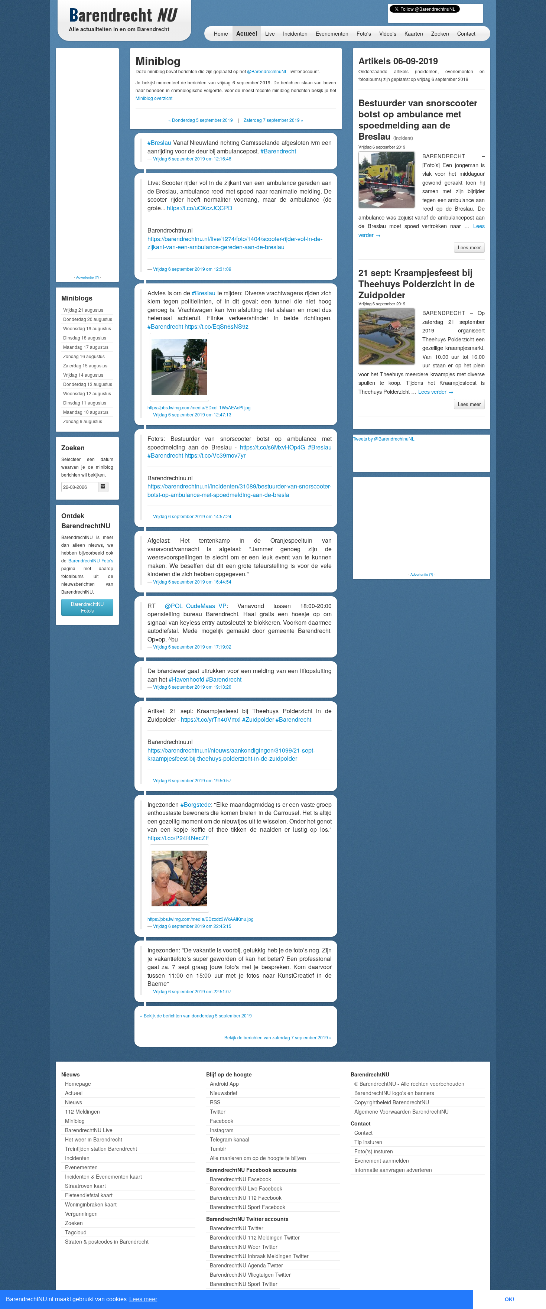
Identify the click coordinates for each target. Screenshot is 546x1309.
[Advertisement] (87, 161)
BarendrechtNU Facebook (240, 1179)
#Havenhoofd (186, 679)
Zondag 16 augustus (84, 356)
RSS (215, 1102)
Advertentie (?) (87, 277)
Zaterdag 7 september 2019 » (273, 120)
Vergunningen (81, 1213)
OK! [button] (509, 1299)
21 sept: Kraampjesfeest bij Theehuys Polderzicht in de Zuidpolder (416, 283)
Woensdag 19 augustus (87, 328)
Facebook (221, 1120)
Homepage (78, 1083)
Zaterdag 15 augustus (85, 365)
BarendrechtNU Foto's (91, 560)
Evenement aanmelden (381, 1160)
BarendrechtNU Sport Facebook (247, 1207)
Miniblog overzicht (154, 98)
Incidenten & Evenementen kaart (103, 1176)
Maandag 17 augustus (85, 347)
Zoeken (440, 33)
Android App (224, 1083)
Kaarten (413, 33)
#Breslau (159, 142)
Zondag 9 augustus (82, 421)
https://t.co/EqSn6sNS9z (216, 326)
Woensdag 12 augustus (87, 393)
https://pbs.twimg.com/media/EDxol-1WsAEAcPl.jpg (199, 407)
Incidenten (295, 33)
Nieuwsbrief (223, 1093)
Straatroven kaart (85, 1185)
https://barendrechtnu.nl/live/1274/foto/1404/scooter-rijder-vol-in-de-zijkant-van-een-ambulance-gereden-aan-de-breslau (234, 242)
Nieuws (73, 1102)
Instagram (222, 1130)
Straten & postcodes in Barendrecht (107, 1241)
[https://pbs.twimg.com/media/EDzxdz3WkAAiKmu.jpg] (179, 878)
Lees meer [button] (143, 1299)
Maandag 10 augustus (85, 412)
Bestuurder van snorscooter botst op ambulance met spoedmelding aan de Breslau (417, 119)
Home (221, 33)
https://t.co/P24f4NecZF (178, 838)
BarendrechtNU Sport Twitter (243, 1283)
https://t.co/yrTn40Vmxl (211, 719)
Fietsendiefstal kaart (89, 1195)
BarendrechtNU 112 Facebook (246, 1197)
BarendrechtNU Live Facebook (246, 1188)
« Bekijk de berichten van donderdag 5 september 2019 (196, 1015)
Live (270, 33)
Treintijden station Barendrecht (101, 1148)
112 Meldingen (82, 1111)
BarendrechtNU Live (89, 1130)
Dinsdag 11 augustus (84, 402)
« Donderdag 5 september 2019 (200, 120)
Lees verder (436, 391)
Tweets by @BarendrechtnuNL (384, 438)
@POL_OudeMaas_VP (196, 605)
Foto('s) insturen (373, 1151)
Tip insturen (368, 1142)
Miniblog (75, 1120)
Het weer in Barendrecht (93, 1139)
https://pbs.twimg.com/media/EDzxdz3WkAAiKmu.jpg (200, 919)
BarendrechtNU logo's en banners (394, 1093)
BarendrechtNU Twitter (236, 1228)
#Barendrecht (278, 151)
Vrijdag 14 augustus (83, 374)
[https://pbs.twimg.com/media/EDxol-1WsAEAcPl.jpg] (179, 367)
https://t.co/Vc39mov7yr (215, 455)
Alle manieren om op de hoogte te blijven (258, 1158)
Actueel (246, 33)
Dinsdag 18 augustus (84, 337)
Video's (387, 33)
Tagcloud (76, 1232)
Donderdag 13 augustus (87, 384)
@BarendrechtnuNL (267, 71)
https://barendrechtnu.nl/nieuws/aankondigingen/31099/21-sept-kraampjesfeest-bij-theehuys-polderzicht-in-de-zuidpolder (231, 754)
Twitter (217, 1111)
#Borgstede (196, 804)
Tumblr (218, 1148)
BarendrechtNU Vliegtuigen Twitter (250, 1274)
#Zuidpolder (258, 719)
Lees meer (469, 247)
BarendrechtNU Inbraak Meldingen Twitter (259, 1256)
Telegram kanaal (229, 1139)
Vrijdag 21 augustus (83, 309)
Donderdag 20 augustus (87, 319)
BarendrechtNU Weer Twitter (243, 1246)
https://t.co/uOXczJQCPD (200, 208)
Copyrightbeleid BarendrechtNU (391, 1102)
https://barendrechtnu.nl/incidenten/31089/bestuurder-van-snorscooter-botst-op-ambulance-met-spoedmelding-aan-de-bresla (239, 490)
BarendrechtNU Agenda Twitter (246, 1265)
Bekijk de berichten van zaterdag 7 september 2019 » (278, 1037)
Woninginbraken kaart (91, 1204)
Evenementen (332, 33)
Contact (466, 33)
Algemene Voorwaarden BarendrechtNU (401, 1111)
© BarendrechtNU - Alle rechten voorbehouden (409, 1083)
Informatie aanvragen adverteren (393, 1169)
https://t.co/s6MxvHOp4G (272, 447)
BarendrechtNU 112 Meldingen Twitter (255, 1237)
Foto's (364, 33)
